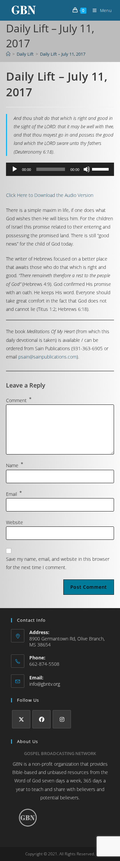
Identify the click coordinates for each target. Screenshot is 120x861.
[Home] (8, 54)
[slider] (101, 169)
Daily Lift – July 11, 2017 (62, 54)
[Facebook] (41, 719)
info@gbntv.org (44, 684)
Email (14, 494)
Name (14, 465)
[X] (21, 719)
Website (14, 522)
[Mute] (86, 169)
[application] (60, 169)
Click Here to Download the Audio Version (49, 195)
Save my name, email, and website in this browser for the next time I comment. (57, 563)
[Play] (14, 169)
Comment (19, 400)
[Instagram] (62, 719)
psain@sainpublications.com (47, 357)
